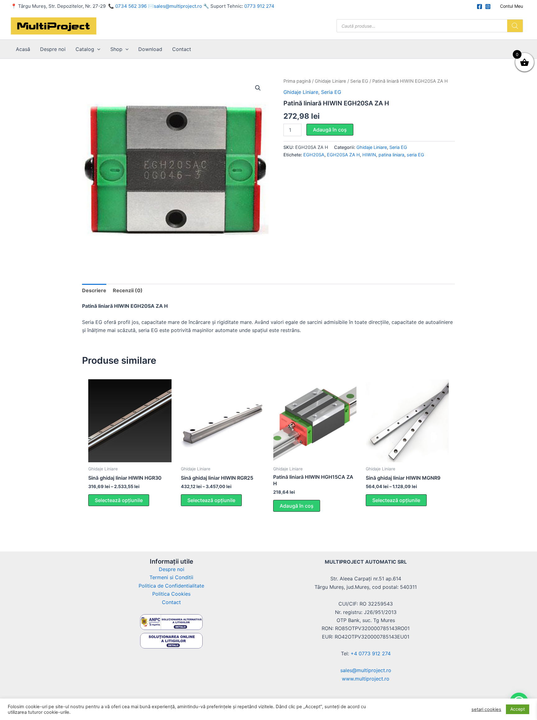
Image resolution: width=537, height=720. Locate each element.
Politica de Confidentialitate (171, 586)
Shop (116, 49)
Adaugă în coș (330, 130)
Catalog (85, 49)
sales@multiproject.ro (178, 6)
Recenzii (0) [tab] (128, 290)
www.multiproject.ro (365, 679)
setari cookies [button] (486, 709)
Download (150, 49)
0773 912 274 (259, 6)
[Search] (515, 26)
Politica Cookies (171, 594)
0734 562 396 (131, 6)
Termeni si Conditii (171, 577)
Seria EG (359, 81)
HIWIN (369, 154)
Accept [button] (517, 709)
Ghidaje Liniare (330, 81)
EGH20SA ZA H (343, 154)
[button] (97, 49)
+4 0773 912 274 (371, 653)
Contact (181, 49)
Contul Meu (511, 6)
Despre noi (53, 49)
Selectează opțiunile (119, 500)
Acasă (23, 49)
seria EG (415, 154)
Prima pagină (297, 81)
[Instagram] (488, 6)
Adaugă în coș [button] (297, 506)
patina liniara (391, 154)
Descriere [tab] (94, 290)
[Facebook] (479, 6)
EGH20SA (313, 154)
